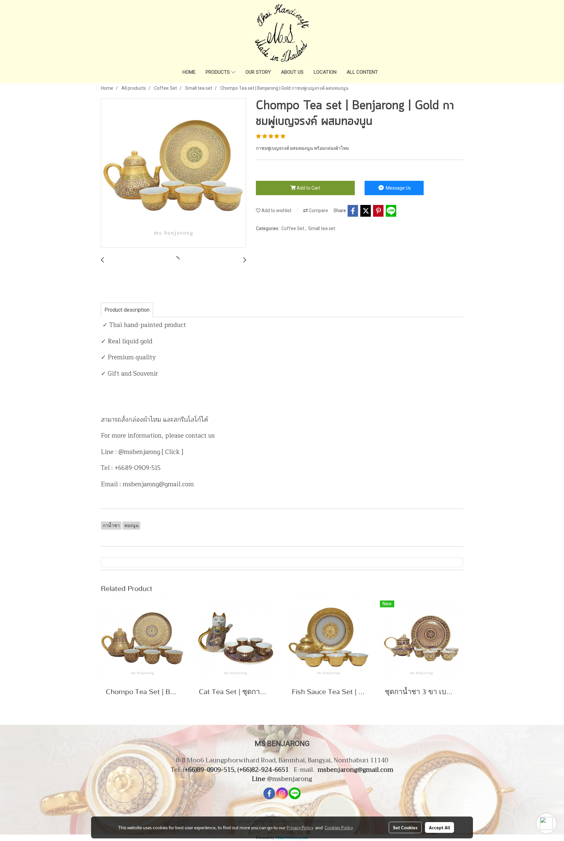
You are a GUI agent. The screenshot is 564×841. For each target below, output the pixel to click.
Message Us (398, 188)
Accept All (439, 827)
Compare (318, 210)
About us (292, 72)
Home (189, 72)
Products (218, 72)
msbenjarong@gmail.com (355, 769)
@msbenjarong (289, 778)
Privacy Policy (300, 827)
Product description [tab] (126, 310)
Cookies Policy (339, 827)
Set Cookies (405, 827)
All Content (362, 72)
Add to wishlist (275, 210)
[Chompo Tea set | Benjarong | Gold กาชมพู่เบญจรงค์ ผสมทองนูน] (173, 173)
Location (325, 72)
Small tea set (321, 228)
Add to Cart (308, 188)
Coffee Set (293, 228)
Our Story (258, 72)
